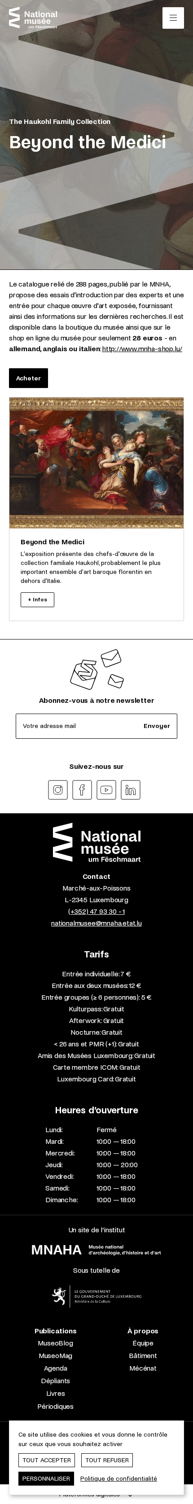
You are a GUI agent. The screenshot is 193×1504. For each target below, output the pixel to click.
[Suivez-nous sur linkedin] (130, 790)
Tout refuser (107, 1460)
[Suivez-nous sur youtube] (106, 790)
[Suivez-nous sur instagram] (58, 790)
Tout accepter (46, 1460)
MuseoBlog (55, 1343)
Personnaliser (46, 1478)
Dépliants (55, 1381)
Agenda (55, 1368)
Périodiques (55, 1406)
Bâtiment (143, 1355)
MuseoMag (55, 1355)
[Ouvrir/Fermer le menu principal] (173, 18)
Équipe (143, 1343)
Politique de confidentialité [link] (118, 1478)
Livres (55, 1393)
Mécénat (143, 1368)
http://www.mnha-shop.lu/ (142, 349)
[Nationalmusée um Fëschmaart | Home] (33, 17)
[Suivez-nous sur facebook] (82, 790)
